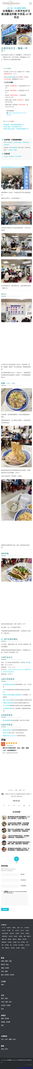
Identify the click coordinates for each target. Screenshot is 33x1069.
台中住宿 (3, 930)
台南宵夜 (17, 933)
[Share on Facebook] (3, 805)
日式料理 (9, 942)
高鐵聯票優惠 (14, 147)
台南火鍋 (10, 936)
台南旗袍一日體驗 (12, 150)
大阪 (2, 1002)
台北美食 (27, 930)
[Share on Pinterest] (13, 805)
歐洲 (19, 942)
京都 (6, 1002)
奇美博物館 (9, 142)
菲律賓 (8, 1022)
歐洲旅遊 (23, 942)
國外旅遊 (24, 939)
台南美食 (18, 8)
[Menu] (29, 3)
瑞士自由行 (27, 945)
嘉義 (25, 936)
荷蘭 (2, 968)
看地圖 (28, 662)
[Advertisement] (16, 343)
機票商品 (10, 77)
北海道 (18, 927)
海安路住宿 (11, 156)
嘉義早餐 (9, 939)
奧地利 (7, 975)
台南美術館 (6, 144)
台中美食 (8, 930)
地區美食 (23, 8)
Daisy (23, 790)
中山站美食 (8, 927)
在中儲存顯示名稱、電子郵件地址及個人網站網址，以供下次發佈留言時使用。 (15, 892)
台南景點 (27, 933)
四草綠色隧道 (26, 142)
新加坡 (7, 1018)
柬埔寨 (3, 1022)
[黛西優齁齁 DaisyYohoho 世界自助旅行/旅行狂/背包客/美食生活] (13, 3)
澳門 (3, 945)
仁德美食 (13, 927)
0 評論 (16, 790)
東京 (2, 998)
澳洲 (2, 984)
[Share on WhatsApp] (8, 805)
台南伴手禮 (12, 933)
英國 (3, 948)
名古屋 (3, 1005)
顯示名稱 (22, 874)
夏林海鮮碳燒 (7, 720)
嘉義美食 (19, 939)
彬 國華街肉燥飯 (8, 708)
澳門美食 (7, 945)
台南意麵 (18, 794)
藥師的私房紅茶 (7, 730)
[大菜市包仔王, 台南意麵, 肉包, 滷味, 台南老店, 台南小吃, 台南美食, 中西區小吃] (16, 34)
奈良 (10, 1002)
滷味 (18, 796)
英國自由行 (7, 948)
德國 (6, 961)
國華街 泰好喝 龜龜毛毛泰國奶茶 (12, 695)
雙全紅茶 (5, 733)
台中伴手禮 (26, 927)
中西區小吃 (8, 794)
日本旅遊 (14, 942)
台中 (22, 927)
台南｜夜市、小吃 (11, 8)
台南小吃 (13, 794)
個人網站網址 (23, 885)
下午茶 (3, 927)
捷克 (2, 975)
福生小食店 (6, 700)
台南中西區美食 (5, 933)
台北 (13, 930)
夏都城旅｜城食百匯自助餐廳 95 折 (14, 125)
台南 (14, 1039)
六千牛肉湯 (6, 705)
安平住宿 (6, 156)
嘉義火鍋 (14, 939)
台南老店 (28, 794)
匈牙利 (12, 975)
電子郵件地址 (23, 880)
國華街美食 (4, 942)
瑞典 (6, 971)
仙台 (2, 1009)
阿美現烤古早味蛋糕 (9, 684)
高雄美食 (23, 948)
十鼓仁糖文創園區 (17, 142)
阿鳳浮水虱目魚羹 (8, 703)
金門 (6, 1049)
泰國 (2, 1018)
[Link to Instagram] (29, 805)
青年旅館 (18, 948)
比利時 (7, 968)
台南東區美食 (4, 936)
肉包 (21, 796)
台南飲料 (20, 936)
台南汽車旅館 (18, 156)
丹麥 (2, 971)
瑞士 (11, 945)
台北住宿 (17, 930)
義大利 (3, 964)
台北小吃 (22, 930)
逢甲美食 (13, 948)
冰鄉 (4, 690)
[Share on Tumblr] (19, 805)
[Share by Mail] (24, 805)
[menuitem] (29, 3)
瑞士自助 (15, 945)
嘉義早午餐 (4, 939)
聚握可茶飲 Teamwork (9, 736)
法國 (27, 942)
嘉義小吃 (29, 936)
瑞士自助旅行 (21, 945)
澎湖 (2, 1049)
